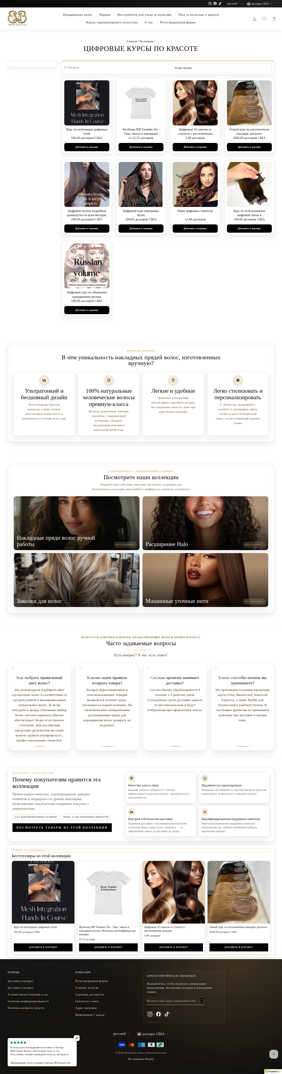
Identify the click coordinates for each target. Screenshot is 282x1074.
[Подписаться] (201, 1000)
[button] (77, 1038)
